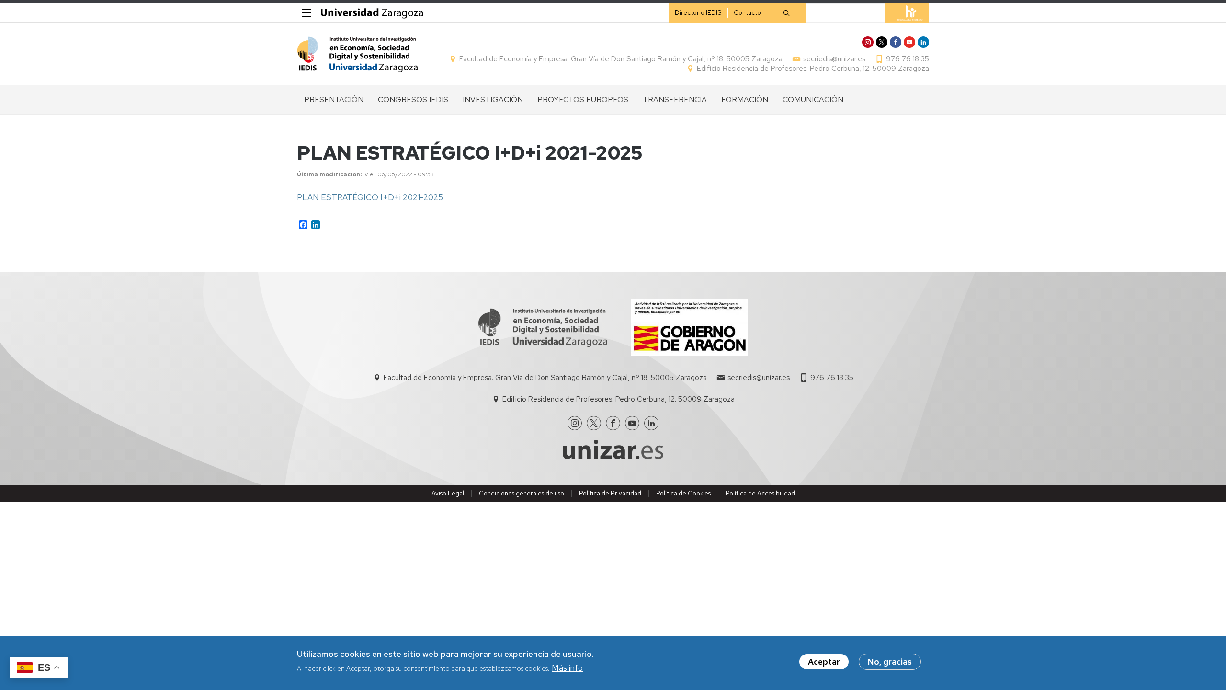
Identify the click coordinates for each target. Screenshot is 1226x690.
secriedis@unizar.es (834, 59)
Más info (567, 668)
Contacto (747, 13)
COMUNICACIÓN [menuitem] (813, 99)
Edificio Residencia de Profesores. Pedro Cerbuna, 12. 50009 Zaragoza (813, 68)
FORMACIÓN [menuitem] (744, 99)
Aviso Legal (447, 493)
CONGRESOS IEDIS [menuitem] (413, 99)
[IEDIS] (357, 54)
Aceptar (824, 661)
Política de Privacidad (610, 493)
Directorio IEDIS (698, 13)
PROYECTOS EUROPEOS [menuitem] (582, 99)
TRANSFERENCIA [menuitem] (675, 99)
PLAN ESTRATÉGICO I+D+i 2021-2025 (370, 197)
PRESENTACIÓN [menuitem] (333, 99)
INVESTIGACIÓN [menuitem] (493, 99)
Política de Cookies (683, 493)
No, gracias (890, 661)
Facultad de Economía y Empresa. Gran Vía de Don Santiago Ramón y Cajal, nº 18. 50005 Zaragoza (621, 59)
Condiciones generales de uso (521, 493)
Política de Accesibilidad (760, 493)
